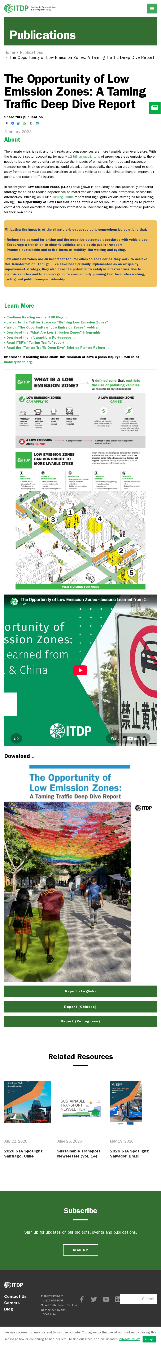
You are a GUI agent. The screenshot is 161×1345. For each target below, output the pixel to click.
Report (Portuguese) (80, 1021)
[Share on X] (6, 123)
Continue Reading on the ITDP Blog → (37, 317)
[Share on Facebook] (12, 123)
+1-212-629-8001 (52, 1300)
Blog (8, 1309)
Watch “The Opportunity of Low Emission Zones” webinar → (54, 327)
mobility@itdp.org (18, 362)
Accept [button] (149, 1339)
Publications (31, 52)
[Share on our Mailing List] (37, 123)
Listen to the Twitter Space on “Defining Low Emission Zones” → (59, 322)
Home (9, 52)
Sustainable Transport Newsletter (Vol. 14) (78, 1153)
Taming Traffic (63, 197)
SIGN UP (80, 1250)
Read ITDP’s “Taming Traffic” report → (37, 343)
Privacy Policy (129, 1339)
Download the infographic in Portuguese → (41, 337)
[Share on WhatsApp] (24, 123)
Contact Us (15, 1296)
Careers (12, 1302)
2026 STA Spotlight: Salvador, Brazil (129, 1153)
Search (148, 1299)
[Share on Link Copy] (31, 123)
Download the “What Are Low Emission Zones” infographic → (55, 332)
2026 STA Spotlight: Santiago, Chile (24, 1153)
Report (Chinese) (80, 1007)
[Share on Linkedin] (18, 123)
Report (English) (80, 991)
